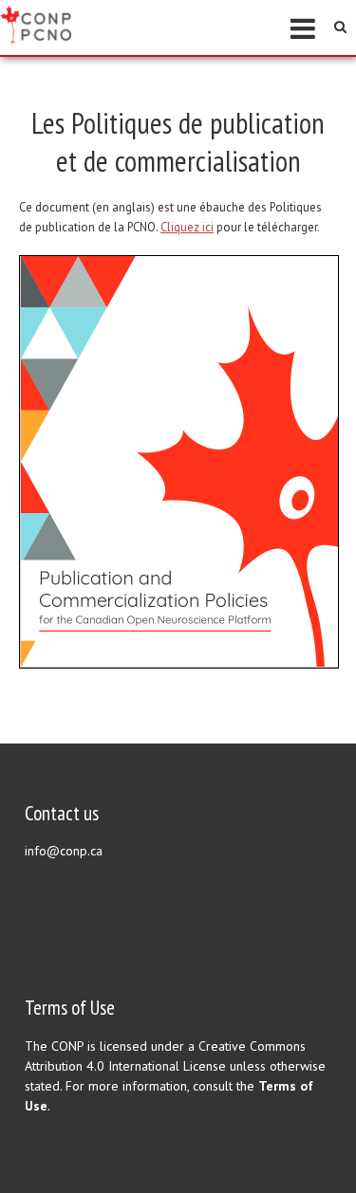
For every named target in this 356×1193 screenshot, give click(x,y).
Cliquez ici (187, 227)
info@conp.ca (64, 850)
